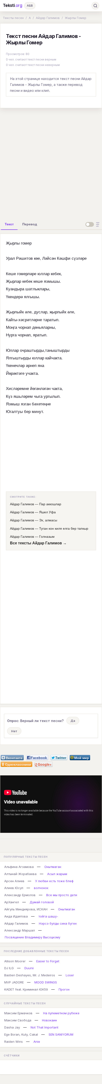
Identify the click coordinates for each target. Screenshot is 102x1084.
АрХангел (11, 902)
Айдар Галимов (48, 18)
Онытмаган (52, 867)
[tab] (9, 224)
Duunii (29, 968)
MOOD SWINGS (45, 982)
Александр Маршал (19, 930)
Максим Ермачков (18, 1013)
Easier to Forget (47, 961)
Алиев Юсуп (13, 888)
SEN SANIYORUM (61, 1034)
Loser (70, 975)
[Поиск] (95, 5)
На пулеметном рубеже (61, 1013)
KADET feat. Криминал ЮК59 (26, 989)
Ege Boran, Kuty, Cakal (21, 1034)
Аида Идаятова (16, 916)
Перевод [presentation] (29, 224)
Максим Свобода (17, 1020)
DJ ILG (9, 968)
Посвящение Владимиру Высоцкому (32, 937)
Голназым (47, 536)
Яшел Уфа (47, 512)
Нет (14, 731)
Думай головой (42, 902)
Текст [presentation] (9, 224)
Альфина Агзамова (19, 867)
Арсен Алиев (14, 881)
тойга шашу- (48, 916)
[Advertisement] (51, 163)
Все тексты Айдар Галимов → (38, 543)
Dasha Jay (12, 1027)
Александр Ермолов (20, 895)
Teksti (12, 5)
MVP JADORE (14, 982)
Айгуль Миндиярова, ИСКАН (25, 909)
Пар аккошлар (50, 504)
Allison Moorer (15, 961)
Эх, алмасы (48, 520)
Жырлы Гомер (75, 18)
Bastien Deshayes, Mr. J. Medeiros (29, 975)
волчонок (41, 888)
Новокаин (49, 1020)
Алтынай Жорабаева (20, 874)
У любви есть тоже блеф (54, 881)
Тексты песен (13, 18)
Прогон (64, 989)
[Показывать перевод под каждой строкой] (93, 224)
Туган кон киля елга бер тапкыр (63, 528)
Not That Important (44, 1027)
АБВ (30, 5)
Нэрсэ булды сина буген (58, 923)
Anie (36, 1041)
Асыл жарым (57, 874)
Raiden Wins (13, 1041)
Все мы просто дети (61, 895)
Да (72, 721)
